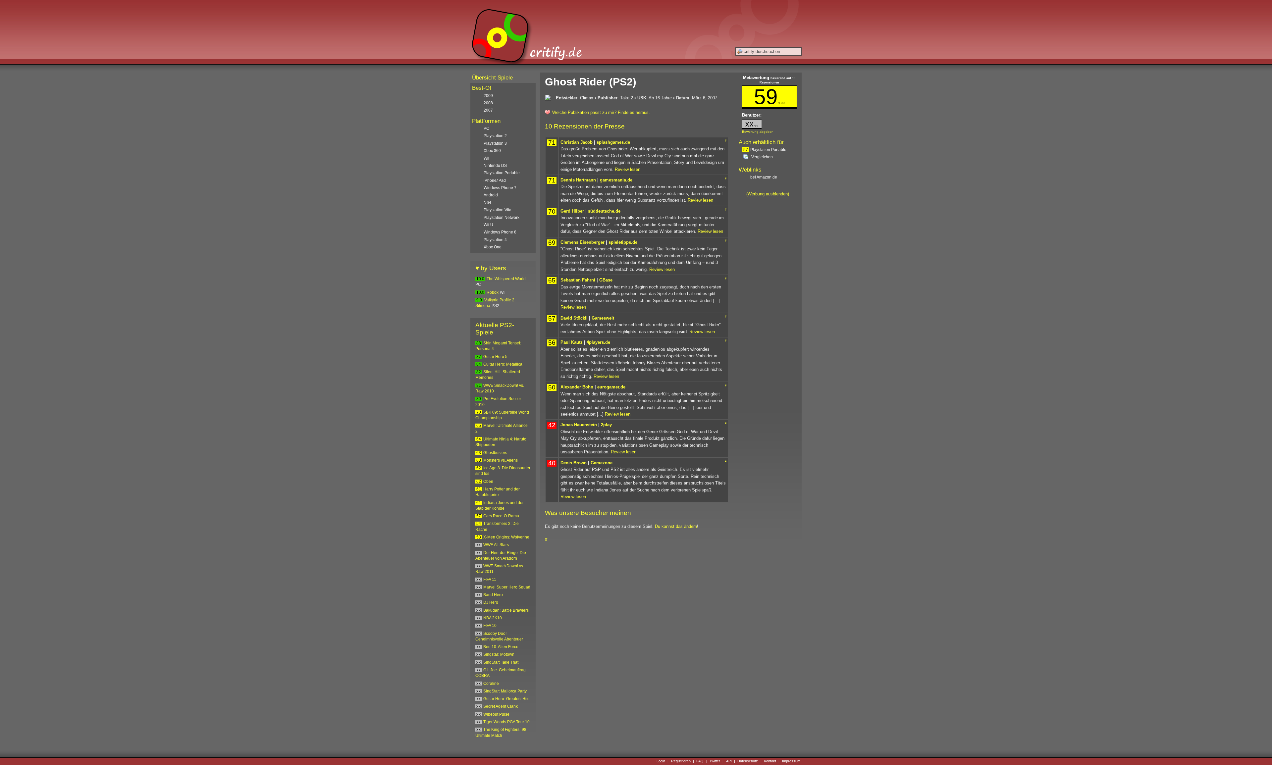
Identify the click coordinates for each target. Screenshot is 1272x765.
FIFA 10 (490, 626)
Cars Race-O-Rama (501, 516)
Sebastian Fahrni (577, 280)
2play (606, 424)
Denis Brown (573, 462)
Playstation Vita (497, 210)
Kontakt (770, 761)
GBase (605, 280)
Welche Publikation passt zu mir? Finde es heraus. (601, 112)
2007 (488, 110)
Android (491, 195)
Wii (486, 158)
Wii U (488, 225)
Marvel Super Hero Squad (506, 587)
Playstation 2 (495, 135)
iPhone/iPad (495, 180)
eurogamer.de (611, 386)
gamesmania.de (616, 180)
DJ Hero (490, 602)
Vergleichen (762, 157)
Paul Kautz (571, 342)
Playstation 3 (495, 143)
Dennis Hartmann (578, 180)
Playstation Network (501, 217)
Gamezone (601, 462)
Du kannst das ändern (676, 526)
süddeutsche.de (604, 211)
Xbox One (493, 247)
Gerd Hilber (572, 211)
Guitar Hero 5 (495, 357)
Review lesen (627, 169)
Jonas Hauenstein (578, 424)
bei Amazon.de (764, 177)
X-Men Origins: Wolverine (506, 537)
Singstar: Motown (498, 654)
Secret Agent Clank (500, 706)
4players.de (598, 342)
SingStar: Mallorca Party (505, 691)
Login (661, 761)
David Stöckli (574, 318)
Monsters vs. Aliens (500, 460)
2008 (488, 103)
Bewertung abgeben (757, 131)
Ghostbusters (495, 453)
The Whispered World (506, 279)
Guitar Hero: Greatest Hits (506, 699)
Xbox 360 (492, 150)
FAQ (700, 761)
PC (486, 128)
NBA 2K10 (492, 618)
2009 (488, 95)
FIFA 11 (489, 580)
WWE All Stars (496, 545)
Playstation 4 (495, 239)
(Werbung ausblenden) (767, 193)
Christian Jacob (576, 142)
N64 (487, 202)
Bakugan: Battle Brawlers (506, 610)
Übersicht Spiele (492, 78)
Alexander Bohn (576, 386)
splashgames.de (613, 142)
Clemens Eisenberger (582, 242)
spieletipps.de (623, 242)
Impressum (791, 761)
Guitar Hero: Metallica (502, 364)
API (729, 761)
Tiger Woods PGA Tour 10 (506, 722)
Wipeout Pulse (496, 714)
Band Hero (493, 595)
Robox (493, 292)
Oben (488, 482)
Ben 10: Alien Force (500, 647)
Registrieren (681, 761)
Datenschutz (747, 761)
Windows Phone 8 (500, 232)
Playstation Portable (764, 149)
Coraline (491, 684)
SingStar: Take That (500, 662)
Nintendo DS (495, 165)
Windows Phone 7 (500, 187)
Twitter (715, 761)
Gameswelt (603, 318)
